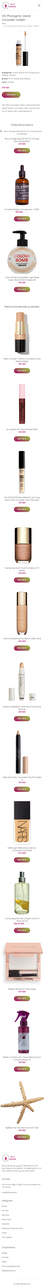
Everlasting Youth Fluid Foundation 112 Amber (22, 569)
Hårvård (5, 1215)
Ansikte (12, 75)
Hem (4, 23)
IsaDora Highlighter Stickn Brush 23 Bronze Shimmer (22, 707)
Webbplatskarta (9, 1270)
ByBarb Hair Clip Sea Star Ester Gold (22, 1127)
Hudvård (5, 1224)
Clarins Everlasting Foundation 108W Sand (22, 638)
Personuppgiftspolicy (11, 1266)
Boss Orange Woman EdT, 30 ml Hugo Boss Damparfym (22, 139)
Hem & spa (6, 1219)
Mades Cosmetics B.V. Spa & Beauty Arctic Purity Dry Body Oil (22, 1058)
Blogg (4, 1253)
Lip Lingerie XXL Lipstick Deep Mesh (22, 429)
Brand (21, 73)
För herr (5, 1210)
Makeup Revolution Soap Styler (22, 989)
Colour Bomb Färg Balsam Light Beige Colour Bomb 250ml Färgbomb (22, 278)
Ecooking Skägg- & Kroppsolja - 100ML (22, 209)
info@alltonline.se (9, 1192)
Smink (15, 73)
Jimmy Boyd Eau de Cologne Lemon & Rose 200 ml (22, 919)
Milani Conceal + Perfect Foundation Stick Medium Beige (22, 360)
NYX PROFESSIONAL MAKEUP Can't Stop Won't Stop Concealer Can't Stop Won (22, 498)
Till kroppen (7, 1237)
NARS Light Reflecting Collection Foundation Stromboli (22, 849)
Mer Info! (11, 95)
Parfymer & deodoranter (12, 1228)
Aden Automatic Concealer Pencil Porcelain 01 (22, 778)
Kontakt (5, 1257)
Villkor (4, 1262)
